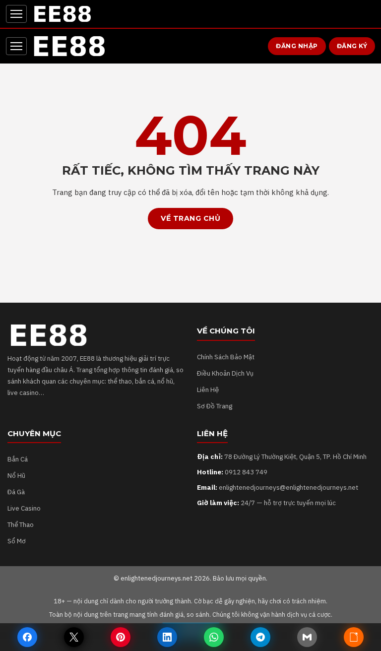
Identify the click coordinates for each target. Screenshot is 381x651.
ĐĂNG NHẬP (297, 46)
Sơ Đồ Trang (214, 405)
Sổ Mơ (16, 540)
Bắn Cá (17, 459)
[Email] (307, 637)
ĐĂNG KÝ (352, 46)
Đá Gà (16, 491)
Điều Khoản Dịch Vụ (225, 373)
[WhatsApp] (214, 637)
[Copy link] (354, 637)
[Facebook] (27, 637)
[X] (74, 637)
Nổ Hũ (16, 475)
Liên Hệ (208, 389)
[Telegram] (260, 637)
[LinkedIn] (167, 637)
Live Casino (24, 508)
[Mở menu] (16, 14)
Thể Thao (20, 524)
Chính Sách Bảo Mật (225, 356)
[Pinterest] (120, 637)
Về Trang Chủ (190, 218)
